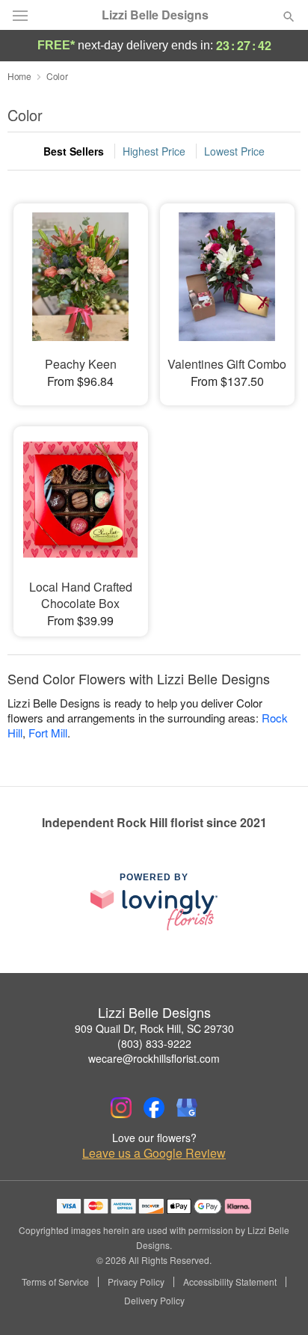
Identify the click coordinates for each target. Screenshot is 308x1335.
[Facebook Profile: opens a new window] (154, 1107)
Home (19, 76)
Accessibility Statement (230, 1281)
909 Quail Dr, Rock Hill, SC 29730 (154, 1028)
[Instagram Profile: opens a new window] (121, 1107)
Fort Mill (47, 732)
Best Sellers (73, 151)
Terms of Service (55, 1281)
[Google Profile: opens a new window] (186, 1107)
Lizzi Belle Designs (155, 15)
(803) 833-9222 (154, 1043)
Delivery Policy (154, 1300)
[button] (276, 1301)
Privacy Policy (136, 1281)
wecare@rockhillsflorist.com (154, 1058)
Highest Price (154, 151)
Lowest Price (234, 151)
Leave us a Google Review (154, 1153)
